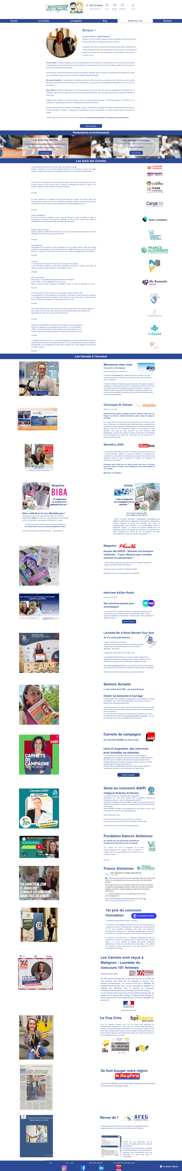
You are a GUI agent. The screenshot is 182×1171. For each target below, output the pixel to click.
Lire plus (34, 193)
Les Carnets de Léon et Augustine (136, 716)
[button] (133, 5)
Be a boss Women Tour (116, 665)
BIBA (34, 518)
